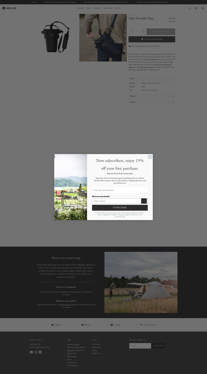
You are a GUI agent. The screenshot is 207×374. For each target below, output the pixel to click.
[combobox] (117, 201)
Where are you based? (101, 196)
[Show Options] (144, 201)
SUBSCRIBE (120, 207)
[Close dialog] (150, 157)
